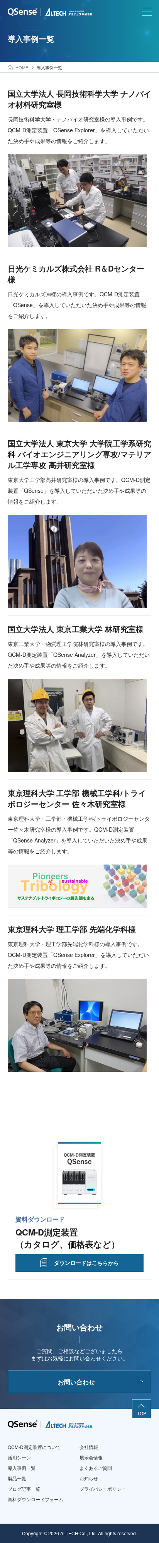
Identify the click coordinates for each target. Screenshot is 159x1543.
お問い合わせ (76, 1381)
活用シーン (19, 1457)
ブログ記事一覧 (24, 1488)
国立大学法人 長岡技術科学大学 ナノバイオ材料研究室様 (79, 99)
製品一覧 (17, 1478)
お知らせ (89, 1478)
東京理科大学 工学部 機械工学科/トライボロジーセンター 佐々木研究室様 (77, 798)
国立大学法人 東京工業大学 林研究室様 (76, 628)
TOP (141, 1413)
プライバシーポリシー (103, 1488)
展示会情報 (91, 1457)
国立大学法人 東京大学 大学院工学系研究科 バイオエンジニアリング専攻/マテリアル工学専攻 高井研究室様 (79, 453)
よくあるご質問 (96, 1467)
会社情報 (89, 1447)
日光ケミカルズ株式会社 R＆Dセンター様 (76, 274)
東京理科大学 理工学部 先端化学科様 (72, 929)
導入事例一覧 (22, 1467)
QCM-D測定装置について (34, 1447)
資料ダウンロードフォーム (35, 1499)
